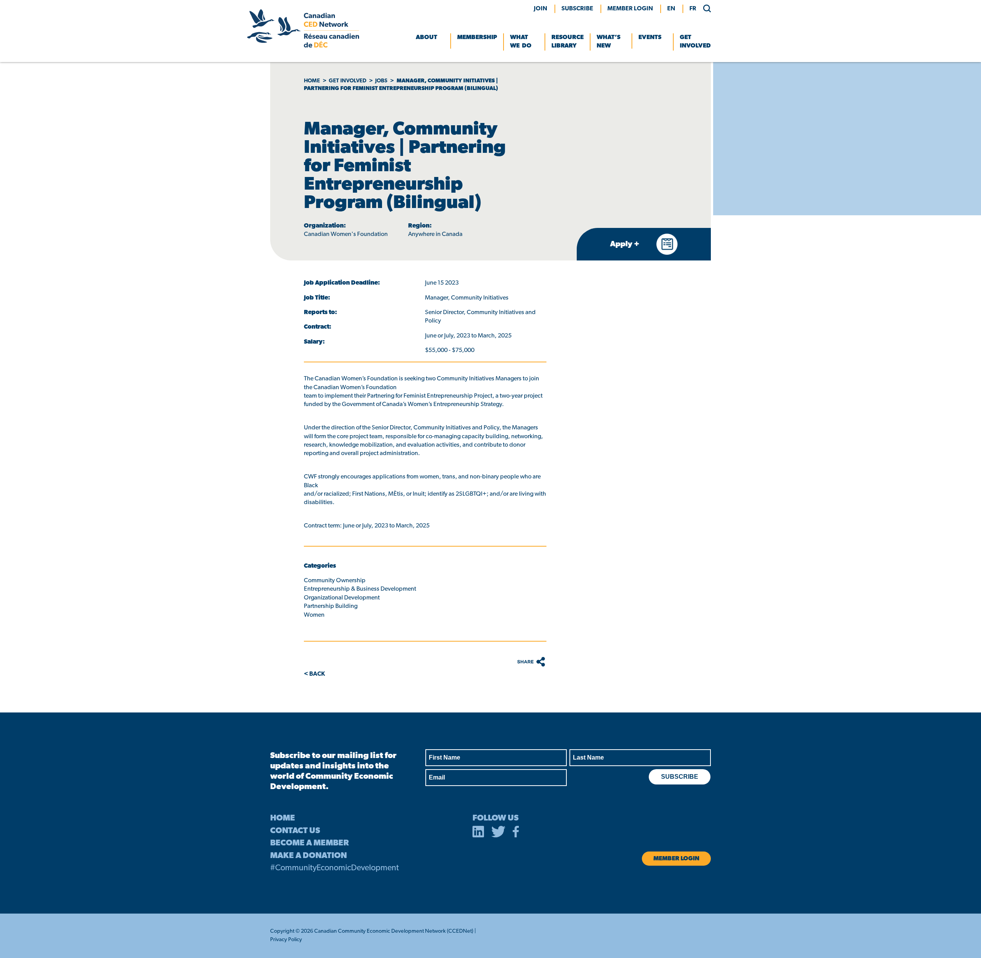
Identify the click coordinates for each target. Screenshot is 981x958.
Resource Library (567, 41)
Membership (477, 37)
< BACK (314, 674)
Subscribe (577, 9)
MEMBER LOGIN (630, 9)
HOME (282, 818)
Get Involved (695, 41)
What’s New (608, 41)
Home (312, 81)
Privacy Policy (286, 940)
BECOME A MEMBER (309, 843)
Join (540, 9)
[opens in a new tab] (478, 833)
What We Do (521, 41)
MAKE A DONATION (308, 856)
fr (692, 9)
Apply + (625, 244)
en (671, 9)
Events (649, 37)
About (426, 37)
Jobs (381, 81)
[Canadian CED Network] (303, 46)
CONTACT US (295, 831)
